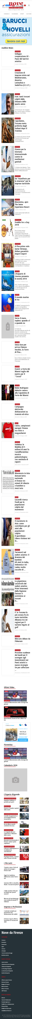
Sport (22, 13)
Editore (3, 997)
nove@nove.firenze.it (6, 1010)
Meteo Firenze (5, 986)
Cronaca (6, 13)
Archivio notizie (5, 955)
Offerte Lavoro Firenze (7, 980)
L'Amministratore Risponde (8, 964)
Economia (15, 13)
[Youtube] (25, 5)
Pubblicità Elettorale (6, 1008)
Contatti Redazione (6, 1000)
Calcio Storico (5, 962)
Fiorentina (4, 944)
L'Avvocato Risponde (6, 966)
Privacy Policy (5, 1006)
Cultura (3, 948)
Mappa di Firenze (5, 984)
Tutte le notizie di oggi (7, 953)
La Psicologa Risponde (7, 968)
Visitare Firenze (5, 982)
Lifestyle (4, 951)
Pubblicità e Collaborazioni (8, 1004)
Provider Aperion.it (6, 1002)
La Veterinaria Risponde (7, 971)
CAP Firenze (4, 990)
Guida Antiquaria (6, 973)
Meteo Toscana (5, 988)
